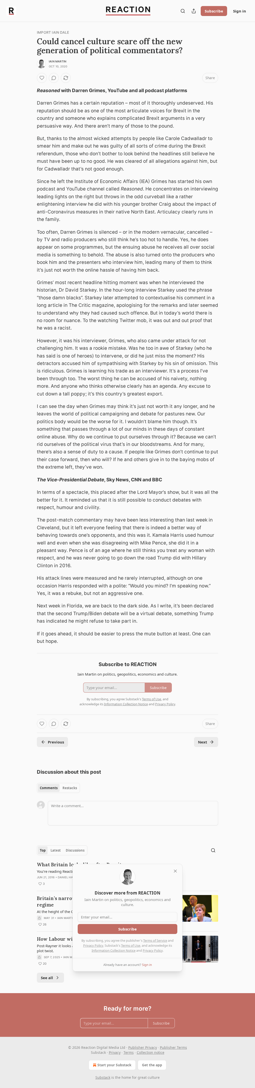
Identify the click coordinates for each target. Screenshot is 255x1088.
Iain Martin (57, 61)
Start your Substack (114, 1065)
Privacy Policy (93, 945)
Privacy (115, 1052)
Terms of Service (155, 940)
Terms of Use (130, 945)
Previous (56, 741)
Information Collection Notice (113, 950)
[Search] (183, 11)
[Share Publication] (194, 11)
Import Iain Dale (53, 32)
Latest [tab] (56, 850)
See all (47, 977)
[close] (175, 871)
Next (202, 741)
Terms (129, 1052)
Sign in (239, 10)
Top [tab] (43, 850)
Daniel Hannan (69, 877)
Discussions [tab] (75, 850)
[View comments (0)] (54, 78)
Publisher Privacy (142, 1047)
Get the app (152, 1065)
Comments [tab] (49, 788)
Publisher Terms (173, 1047)
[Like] (42, 78)
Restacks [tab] (70, 788)
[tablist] (58, 788)
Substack (102, 1077)
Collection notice (150, 1052)
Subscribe (214, 10)
